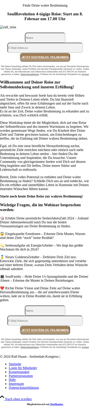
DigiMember (56, 404)
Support (85, 74)
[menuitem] (49, 364)
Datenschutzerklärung (30, 74)
